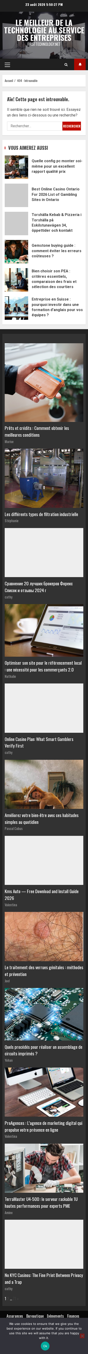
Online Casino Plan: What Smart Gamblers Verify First (39, 742)
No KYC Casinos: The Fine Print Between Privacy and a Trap (44, 1278)
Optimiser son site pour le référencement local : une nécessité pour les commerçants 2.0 (43, 666)
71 (14, 1298)
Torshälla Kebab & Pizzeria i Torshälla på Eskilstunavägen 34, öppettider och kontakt (16, 223)
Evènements (55, 1316)
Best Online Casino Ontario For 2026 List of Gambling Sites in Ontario (16, 195)
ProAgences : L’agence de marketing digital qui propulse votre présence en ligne (43, 1126)
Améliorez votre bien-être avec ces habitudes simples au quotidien (42, 818)
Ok (45, 1346)
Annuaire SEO (80, 64)
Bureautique (35, 1316)
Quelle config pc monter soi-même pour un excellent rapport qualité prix (16, 167)
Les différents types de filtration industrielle (41, 514)
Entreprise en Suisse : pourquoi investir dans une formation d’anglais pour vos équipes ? (16, 308)
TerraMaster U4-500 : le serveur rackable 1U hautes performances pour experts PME (41, 1202)
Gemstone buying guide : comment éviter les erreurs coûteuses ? (16, 251)
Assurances (15, 1316)
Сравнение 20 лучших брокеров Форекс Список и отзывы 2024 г (39, 587)
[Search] (66, 64)
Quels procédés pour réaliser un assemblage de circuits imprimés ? (43, 1050)
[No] (82, 1336)
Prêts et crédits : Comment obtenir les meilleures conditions (37, 431)
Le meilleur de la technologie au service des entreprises (44, 30)
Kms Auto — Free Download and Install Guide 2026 (42, 894)
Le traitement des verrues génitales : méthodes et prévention (44, 970)
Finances (73, 1316)
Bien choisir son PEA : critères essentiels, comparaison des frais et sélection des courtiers (16, 280)
